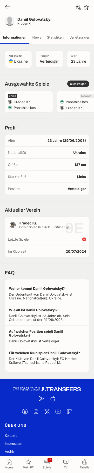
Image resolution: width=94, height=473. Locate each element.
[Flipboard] (69, 411)
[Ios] (52, 398)
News (36, 37)
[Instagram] (36, 411)
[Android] (41, 398)
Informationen (15, 37)
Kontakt (11, 435)
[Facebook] (24, 411)
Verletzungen (79, 37)
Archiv (10, 451)
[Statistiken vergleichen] (78, 7)
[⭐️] (86, 7)
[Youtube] (58, 411)
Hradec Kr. (25, 23)
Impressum (13, 443)
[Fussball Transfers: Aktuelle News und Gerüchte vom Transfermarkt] (47, 389)
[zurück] (8, 7)
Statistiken (55, 37)
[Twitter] (47, 411)
